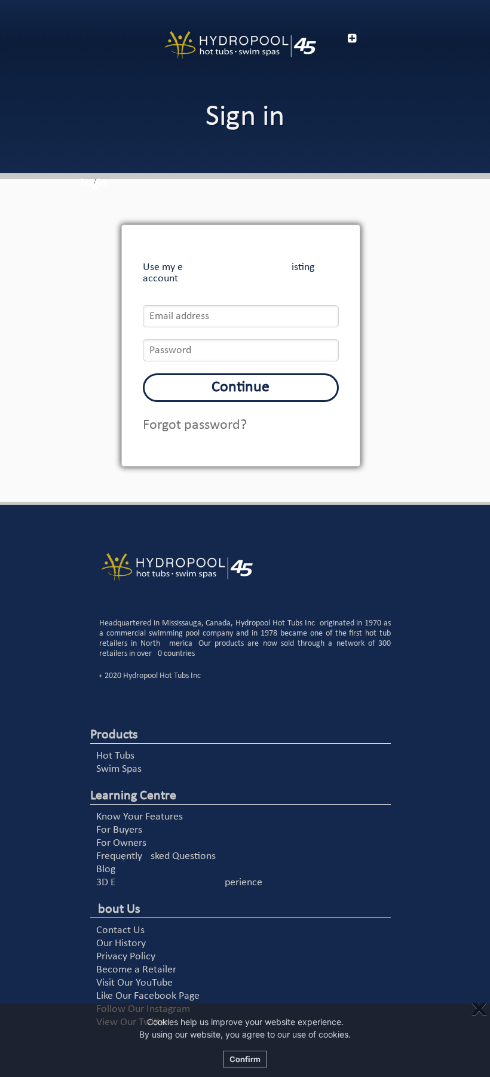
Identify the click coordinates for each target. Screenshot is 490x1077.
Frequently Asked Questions (156, 856)
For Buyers (119, 830)
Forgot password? (195, 425)
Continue (241, 387)
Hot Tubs (115, 756)
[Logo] (240, 45)
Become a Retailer (136, 969)
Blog (105, 869)
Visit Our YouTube (134, 983)
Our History (121, 943)
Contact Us (120, 930)
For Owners (121, 843)
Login (94, 183)
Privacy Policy (125, 956)
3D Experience (179, 882)
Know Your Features (139, 817)
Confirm (245, 1059)
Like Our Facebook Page (148, 996)
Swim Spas (119, 769)
